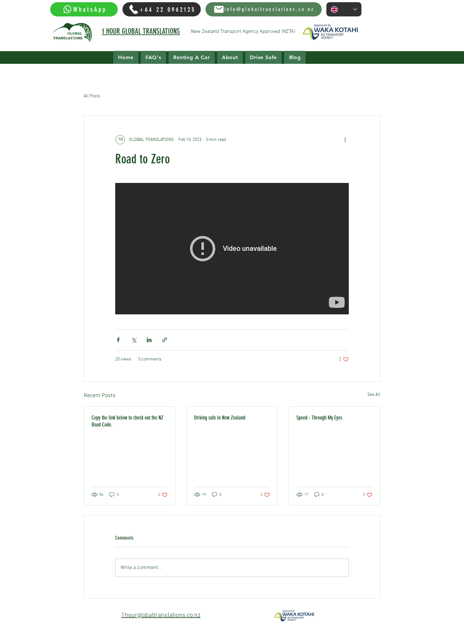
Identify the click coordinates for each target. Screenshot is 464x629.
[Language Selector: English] (343, 9)
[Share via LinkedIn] (149, 340)
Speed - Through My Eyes (319, 417)
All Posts (92, 96)
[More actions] (345, 139)
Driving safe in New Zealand (219, 417)
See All (373, 394)
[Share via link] (165, 340)
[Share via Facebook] (118, 340)
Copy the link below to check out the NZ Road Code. (127, 421)
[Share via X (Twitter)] (134, 340)
